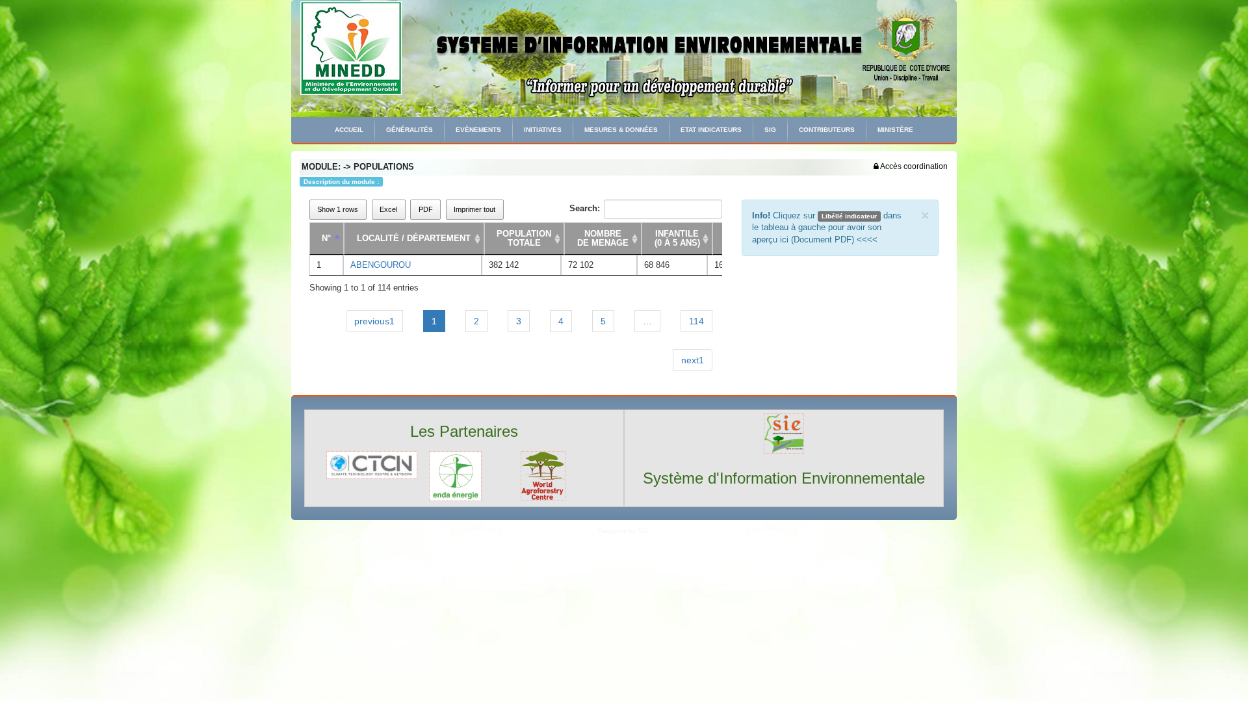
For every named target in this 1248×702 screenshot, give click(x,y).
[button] (911, 166)
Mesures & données (621, 129)
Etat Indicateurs (711, 129)
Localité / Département (414, 238)
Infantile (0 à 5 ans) (677, 238)
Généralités (409, 129)
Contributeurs (827, 129)
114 (696, 321)
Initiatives (543, 129)
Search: (584, 208)
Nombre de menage (603, 238)
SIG (770, 129)
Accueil (349, 129)
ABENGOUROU (380, 265)
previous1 (374, 321)
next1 (692, 360)
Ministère (895, 129)
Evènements (478, 129)
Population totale (524, 238)
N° (326, 238)
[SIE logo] (783, 432)
